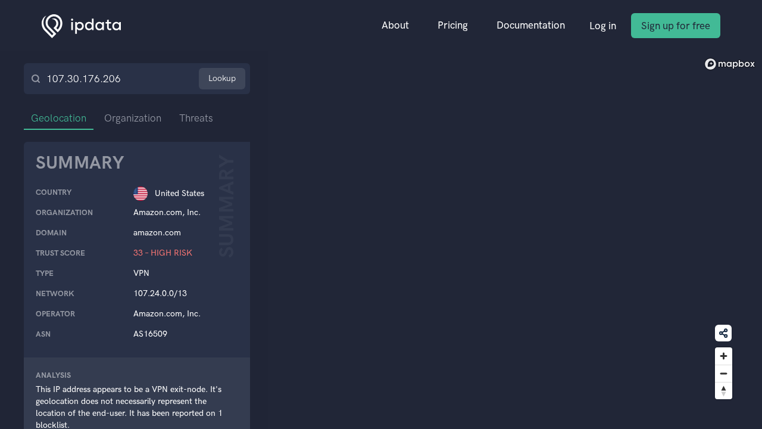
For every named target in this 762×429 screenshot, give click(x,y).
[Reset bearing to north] (723, 390)
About (395, 25)
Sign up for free (675, 26)
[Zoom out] (723, 373)
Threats (196, 118)
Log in (602, 26)
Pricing (453, 25)
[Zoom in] (723, 356)
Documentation (530, 25)
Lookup (222, 78)
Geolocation (58, 118)
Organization (132, 118)
